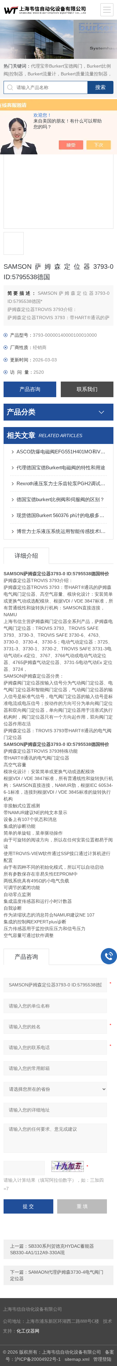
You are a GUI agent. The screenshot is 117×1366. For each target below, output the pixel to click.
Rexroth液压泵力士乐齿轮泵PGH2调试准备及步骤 (62, 483)
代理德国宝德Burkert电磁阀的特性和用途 (61, 467)
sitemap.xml (77, 1359)
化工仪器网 (28, 1331)
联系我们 (87, 389)
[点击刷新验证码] (67, 1166)
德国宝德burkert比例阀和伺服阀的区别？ (61, 499)
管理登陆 (102, 1359)
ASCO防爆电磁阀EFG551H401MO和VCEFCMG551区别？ (62, 451)
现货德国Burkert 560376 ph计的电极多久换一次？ (62, 515)
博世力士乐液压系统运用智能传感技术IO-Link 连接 (62, 531)
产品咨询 (30, 389)
